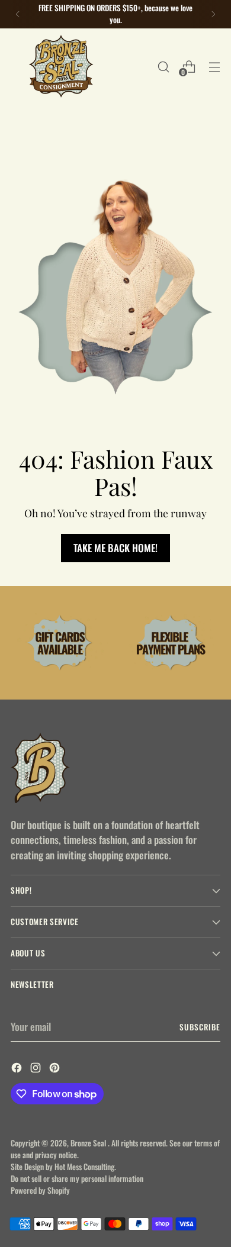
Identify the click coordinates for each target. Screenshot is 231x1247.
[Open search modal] (163, 66)
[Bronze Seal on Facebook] (18, 1069)
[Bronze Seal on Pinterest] (56, 1069)
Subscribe (199, 1027)
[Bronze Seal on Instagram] (37, 1069)
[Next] (213, 14)
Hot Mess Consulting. (85, 1166)
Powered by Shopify (40, 1190)
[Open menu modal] (214, 66)
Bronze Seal (89, 1143)
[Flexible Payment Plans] (170, 642)
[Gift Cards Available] (60, 642)
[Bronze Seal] (61, 66)
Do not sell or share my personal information (77, 1178)
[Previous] (18, 14)
